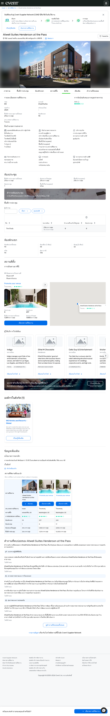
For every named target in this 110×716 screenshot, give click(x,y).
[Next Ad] (45, 284)
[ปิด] (103, 15)
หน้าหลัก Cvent (60, 658)
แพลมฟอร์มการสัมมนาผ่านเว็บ (37, 670)
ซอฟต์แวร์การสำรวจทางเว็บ (37, 668)
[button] (55, 64)
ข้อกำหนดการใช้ (87, 660)
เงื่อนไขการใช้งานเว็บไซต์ (89, 663)
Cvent (3, 8)
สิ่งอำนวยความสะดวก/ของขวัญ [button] (45, 367)
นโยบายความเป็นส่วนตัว (89, 658)
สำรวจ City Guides (8, 665)
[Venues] (106, 3)
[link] (19, 341)
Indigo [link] (10, 349)
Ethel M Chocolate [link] (46, 349)
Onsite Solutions (8, 668)
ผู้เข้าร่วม (7, 208)
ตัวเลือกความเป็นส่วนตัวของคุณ (65, 665)
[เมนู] (2, 3)
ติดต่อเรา (58, 660)
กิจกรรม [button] (9, 367)
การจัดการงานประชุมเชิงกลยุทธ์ (38, 665)
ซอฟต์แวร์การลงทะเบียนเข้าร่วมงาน (39, 660)
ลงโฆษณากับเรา (86, 665)
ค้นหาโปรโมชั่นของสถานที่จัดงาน (12, 663)
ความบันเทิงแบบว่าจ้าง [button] (19, 367)
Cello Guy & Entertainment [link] (80, 349)
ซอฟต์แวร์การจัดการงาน (36, 658)
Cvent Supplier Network (10, 658)
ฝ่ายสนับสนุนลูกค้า (61, 663)
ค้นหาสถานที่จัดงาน (8, 660)
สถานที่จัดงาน (12, 8)
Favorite (105, 36)
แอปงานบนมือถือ (34, 663)
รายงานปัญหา (34, 633)
